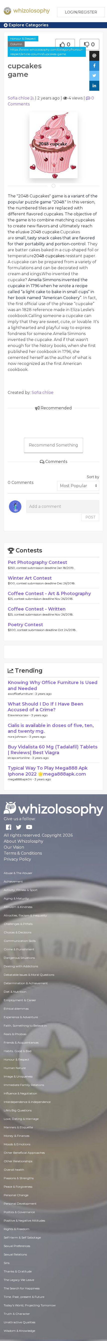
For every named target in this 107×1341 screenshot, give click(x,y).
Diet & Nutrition (15, 991)
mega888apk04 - (21, 779)
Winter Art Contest (30, 578)
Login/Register (81, 12)
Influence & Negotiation (20, 1093)
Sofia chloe (19, 98)
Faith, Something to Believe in (25, 1025)
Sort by (93, 477)
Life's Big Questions (18, 1110)
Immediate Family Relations (24, 1085)
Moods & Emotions (17, 1144)
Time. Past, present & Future (24, 1297)
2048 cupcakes (49, 256)
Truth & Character (17, 1314)
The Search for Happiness (22, 1288)
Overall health (14, 1169)
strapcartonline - (20, 758)
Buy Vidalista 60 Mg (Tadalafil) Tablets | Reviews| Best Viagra (53, 749)
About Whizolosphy (23, 841)
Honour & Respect (23, 38)
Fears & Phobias (15, 1034)
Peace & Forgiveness (18, 1186)
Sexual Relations (15, 1254)
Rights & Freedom (16, 1229)
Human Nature (15, 1068)
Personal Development (20, 1203)
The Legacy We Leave (19, 1280)
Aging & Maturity (16, 898)
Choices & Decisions (17, 932)
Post (90, 517)
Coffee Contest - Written (37, 609)
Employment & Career (20, 1000)
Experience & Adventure (21, 1017)
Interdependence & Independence (27, 1102)
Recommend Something (53, 445)
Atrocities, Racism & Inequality (25, 915)
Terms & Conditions (23, 853)
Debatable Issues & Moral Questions (29, 975)
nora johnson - (18, 736)
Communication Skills (20, 941)
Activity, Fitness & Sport (21, 890)
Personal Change (16, 1195)
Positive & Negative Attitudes (24, 1220)
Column (16, 44)
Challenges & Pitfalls (18, 924)
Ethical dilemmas (16, 1008)
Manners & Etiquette (18, 1127)
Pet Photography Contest (37, 562)
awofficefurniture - (21, 694)
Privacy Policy (17, 859)
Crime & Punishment (19, 949)
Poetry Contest (25, 624)
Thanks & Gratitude (18, 1271)
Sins (6, 1263)
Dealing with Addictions (21, 966)
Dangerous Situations (19, 958)
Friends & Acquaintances (21, 1042)
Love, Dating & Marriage (21, 1119)
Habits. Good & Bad (17, 1051)
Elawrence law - (19, 715)
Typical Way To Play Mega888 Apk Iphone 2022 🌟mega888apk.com (48, 771)
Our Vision (14, 847)
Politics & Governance (19, 1212)
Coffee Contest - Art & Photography (49, 593)
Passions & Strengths (19, 1178)
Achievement (13, 881)
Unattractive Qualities (19, 1322)
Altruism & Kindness (18, 907)
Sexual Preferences (17, 1246)
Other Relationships (18, 1161)
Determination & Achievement (26, 983)
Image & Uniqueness (18, 1076)
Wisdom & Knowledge (19, 1331)
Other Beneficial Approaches (24, 1153)
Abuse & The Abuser (18, 873)
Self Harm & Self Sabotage (22, 1237)
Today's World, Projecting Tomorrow (30, 1305)
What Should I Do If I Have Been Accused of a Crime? (45, 707)
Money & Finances (16, 1136)
